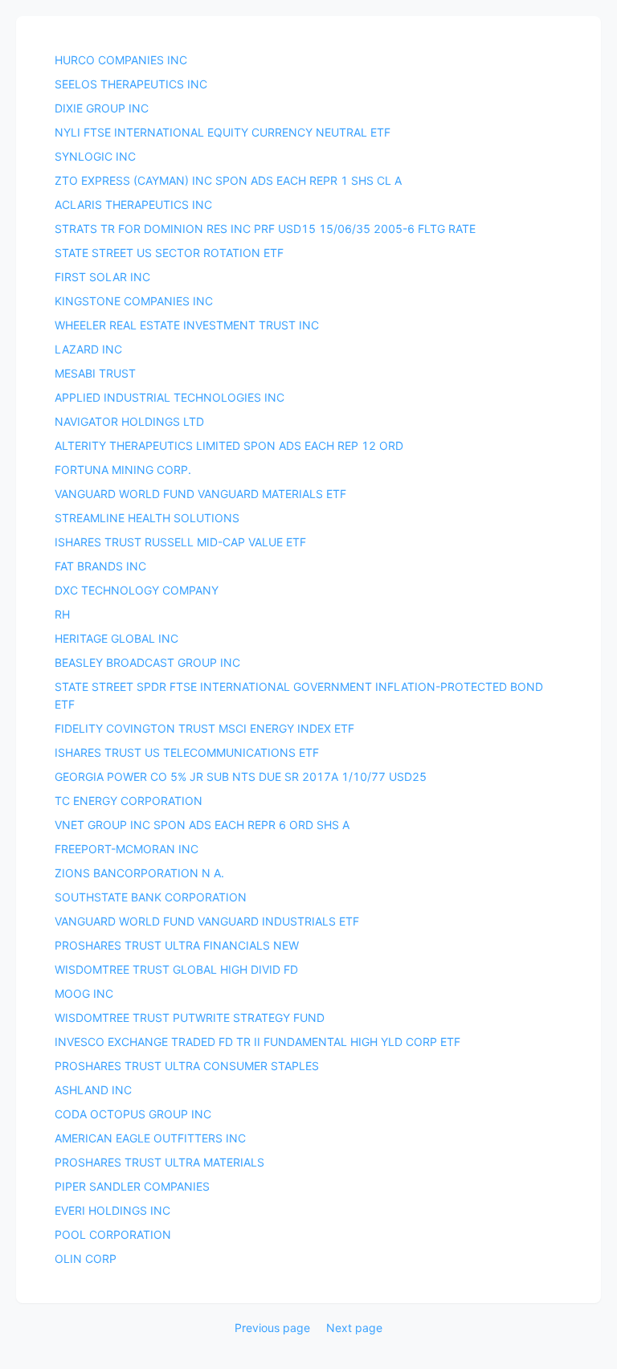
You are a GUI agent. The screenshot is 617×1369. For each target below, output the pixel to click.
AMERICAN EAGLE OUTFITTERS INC (150, 1138)
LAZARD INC (88, 349)
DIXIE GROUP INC (102, 108)
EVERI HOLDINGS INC (112, 1210)
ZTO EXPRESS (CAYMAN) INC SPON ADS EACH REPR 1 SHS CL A (228, 180)
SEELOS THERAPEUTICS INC (131, 84)
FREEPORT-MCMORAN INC (126, 849)
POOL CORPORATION (113, 1234)
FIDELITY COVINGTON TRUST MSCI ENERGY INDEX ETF (204, 728)
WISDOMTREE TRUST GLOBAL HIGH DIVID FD (176, 969)
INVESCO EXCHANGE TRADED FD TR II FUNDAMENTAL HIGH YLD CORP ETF (257, 1041)
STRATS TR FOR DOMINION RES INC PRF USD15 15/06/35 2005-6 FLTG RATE (265, 228)
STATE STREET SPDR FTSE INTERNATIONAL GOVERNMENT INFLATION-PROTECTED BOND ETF (299, 695)
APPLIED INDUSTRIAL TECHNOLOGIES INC (169, 397)
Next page (354, 1327)
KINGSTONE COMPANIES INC (134, 301)
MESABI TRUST (95, 373)
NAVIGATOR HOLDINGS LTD (129, 421)
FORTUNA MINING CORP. (123, 469)
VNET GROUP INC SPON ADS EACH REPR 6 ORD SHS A (202, 825)
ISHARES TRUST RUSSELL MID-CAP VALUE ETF (180, 542)
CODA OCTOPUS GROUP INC (133, 1114)
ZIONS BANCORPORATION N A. (139, 873)
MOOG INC (84, 993)
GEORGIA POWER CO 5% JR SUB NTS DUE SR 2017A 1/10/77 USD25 (241, 776)
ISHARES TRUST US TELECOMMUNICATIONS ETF (187, 752)
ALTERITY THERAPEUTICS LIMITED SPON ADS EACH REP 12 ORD (229, 445)
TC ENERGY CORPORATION (128, 800)
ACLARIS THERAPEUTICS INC (133, 204)
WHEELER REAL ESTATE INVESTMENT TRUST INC (187, 325)
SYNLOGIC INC (95, 156)
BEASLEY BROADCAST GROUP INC (147, 662)
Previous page (272, 1327)
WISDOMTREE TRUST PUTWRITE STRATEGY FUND (190, 1017)
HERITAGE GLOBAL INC (116, 638)
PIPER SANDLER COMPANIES (132, 1186)
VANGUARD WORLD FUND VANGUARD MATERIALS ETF (200, 494)
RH (62, 614)
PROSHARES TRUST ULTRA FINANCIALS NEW (177, 945)
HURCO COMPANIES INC (121, 60)
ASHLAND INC (93, 1090)
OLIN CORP (85, 1258)
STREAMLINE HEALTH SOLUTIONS (147, 518)
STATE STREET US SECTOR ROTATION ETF (169, 252)
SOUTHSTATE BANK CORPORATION (151, 897)
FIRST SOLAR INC (102, 277)
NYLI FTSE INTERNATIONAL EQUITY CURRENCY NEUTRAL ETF (222, 132)
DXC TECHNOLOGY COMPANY (137, 590)
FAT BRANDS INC (100, 566)
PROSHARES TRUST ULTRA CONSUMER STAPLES (187, 1066)
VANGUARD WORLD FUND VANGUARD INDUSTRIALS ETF (207, 921)
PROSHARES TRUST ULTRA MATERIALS (159, 1162)
